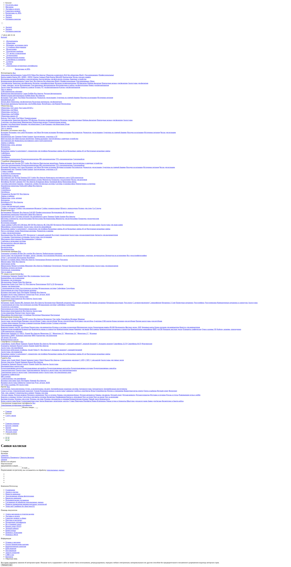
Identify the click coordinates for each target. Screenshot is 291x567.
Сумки (72, 401)
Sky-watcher (28, 253)
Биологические (74, 266)
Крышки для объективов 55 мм (33, 124)
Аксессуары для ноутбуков (11, 321)
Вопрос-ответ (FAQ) (13, 526)
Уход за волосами (111, 397)
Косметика (51, 397)
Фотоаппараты (12, 41)
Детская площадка (142, 395)
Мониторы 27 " (83, 333)
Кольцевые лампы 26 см (57, 151)
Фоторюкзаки (25, 85)
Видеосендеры (6, 247)
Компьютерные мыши (65, 329)
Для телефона (199, 303)
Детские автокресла (87, 395)
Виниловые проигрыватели (12, 299)
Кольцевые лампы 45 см (76, 151)
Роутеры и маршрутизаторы (29, 323)
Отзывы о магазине (13, 542)
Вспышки (5, 98)
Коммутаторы (46, 323)
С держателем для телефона (37, 151)
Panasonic (15, 212)
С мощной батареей (89, 344)
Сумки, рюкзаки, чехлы (10, 85)
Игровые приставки (8, 292)
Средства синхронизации (11, 159)
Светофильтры (6, 83)
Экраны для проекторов (10, 286)
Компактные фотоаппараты (11, 93)
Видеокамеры (6, 212)
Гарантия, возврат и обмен (15, 518)
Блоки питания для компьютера (167, 327)
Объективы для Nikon (9, 110)
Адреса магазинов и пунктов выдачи (19, 514)
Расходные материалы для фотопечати (47, 102)
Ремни (94, 401)
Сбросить (4, 455)
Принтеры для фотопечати (21, 102)
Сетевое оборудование (9, 323)
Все (14, 73)
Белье (18, 401)
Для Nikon (22, 98)
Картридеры (67, 77)
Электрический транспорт (23, 391)
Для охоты (64, 260)
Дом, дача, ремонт (8, 393)
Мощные (81, 319)
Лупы (3, 257)
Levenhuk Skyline (16, 253)
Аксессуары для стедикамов (41, 237)
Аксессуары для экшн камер (112, 225)
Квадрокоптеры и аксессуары (12, 366)
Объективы (10, 43)
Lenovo (30, 319)
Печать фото (6, 102)
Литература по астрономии (115, 255)
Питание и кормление (35, 395)
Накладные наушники (80, 303)
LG (24, 284)
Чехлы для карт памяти (82, 77)
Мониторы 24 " (71, 333)
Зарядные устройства (78, 79)
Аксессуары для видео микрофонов (37, 227)
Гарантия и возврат (12, 11)
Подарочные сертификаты (15, 522)
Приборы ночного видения (11, 268)
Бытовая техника (7, 399)
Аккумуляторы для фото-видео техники (54, 79)
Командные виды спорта (133, 391)
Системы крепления (9, 184)
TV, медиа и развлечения (16, 53)
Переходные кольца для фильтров (115, 83)
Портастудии (20, 313)
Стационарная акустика (10, 288)
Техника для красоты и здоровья (56, 399)
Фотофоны (5, 182)
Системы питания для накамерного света (31, 216)
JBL (22, 303)
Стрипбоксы (6, 155)
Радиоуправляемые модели (11, 368)
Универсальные (30, 118)
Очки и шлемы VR (209, 329)
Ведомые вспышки (64, 132)
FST (22, 163)
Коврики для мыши (81, 329)
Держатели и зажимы (45, 231)
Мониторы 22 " (46, 333)
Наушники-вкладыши (114, 303)
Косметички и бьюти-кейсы (173, 401)
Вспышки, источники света (17, 45)
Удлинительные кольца (57, 122)
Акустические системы (29, 288)
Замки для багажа (155, 401)
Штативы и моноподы (9, 180)
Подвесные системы (47, 184)
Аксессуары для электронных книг (57, 372)
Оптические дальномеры (10, 270)
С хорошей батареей (74, 350)
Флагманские (147, 344)
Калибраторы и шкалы (10, 175)
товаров (4, 459)
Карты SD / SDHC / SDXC (22, 77)
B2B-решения (10, 548)
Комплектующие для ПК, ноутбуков (15, 327)
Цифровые (47, 266)
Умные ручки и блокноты (116, 401)
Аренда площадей (12, 553)
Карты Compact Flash (41, 77)
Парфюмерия (61, 397)
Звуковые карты (148, 327)
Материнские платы (85, 327)
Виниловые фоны (69, 182)
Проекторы (5, 284)
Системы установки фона (65, 184)
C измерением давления (69, 360)
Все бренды (40, 75)
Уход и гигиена (50, 395)
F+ (39, 350)
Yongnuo (18, 137)
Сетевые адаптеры (59, 323)
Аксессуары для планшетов (11, 352)
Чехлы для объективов (9, 126)
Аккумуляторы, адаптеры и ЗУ (45, 137)
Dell (23, 319)
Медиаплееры (6, 282)
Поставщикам (10, 551)
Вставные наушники (98, 303)
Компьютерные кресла (9, 340)
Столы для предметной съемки (13, 206)
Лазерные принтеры (23, 335)
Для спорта (128, 303)
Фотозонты (5, 147)
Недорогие (69, 212)
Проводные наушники (184, 303)
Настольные (21, 257)
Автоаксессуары (85, 389)
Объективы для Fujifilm (10, 114)
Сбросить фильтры (27, 457)
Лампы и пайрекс (8, 143)
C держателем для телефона (37, 229)
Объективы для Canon (9, 108)
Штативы (22, 180)
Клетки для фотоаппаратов (69, 87)
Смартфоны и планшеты (15, 59)
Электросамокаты (33, 370)
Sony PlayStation (23, 292)
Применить (5, 457)
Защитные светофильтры (22, 83)
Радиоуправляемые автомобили (34, 368)
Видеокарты (120, 327)
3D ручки (13, 337)
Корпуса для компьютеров (190, 327)
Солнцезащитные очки (30, 401)
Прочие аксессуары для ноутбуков (149, 321)
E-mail (24, 468)
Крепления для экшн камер (89, 225)
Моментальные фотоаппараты (13, 95)
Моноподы (46, 180)
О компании (10, 490)
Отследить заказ (11, 5)
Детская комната (128, 395)
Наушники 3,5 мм (168, 303)
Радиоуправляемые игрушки (82, 368)
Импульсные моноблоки (24, 139)
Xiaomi (20, 276)
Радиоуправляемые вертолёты (59, 368)
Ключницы (101, 401)
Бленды (4, 118)
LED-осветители (45, 141)
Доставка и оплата (12, 9)
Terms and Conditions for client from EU (20, 506)
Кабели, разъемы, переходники (229, 329)
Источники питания (9, 79)
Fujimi (24, 137)
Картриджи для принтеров (46, 335)
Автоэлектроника (18, 389)
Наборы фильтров (94, 83)
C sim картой (95, 360)
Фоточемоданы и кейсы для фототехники (72, 85)
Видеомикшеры (28, 239)
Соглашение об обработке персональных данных (24, 502)
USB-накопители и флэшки (11, 91)
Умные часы (5, 360)
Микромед (29, 266)
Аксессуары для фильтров (138, 83)
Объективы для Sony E (10, 112)
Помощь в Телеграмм (13, 533)
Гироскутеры (21, 370)
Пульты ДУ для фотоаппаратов (47, 87)
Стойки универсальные (51, 208)
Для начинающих (91, 75)
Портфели (87, 401)
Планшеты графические (192, 329)
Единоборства (101, 391)
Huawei (19, 346)
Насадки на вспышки (88, 98)
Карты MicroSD (56, 77)
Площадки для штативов (61, 180)
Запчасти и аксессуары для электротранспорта (59, 370)
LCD (52, 284)
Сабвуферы (61, 288)
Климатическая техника (79, 399)
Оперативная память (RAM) (104, 327)
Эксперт (8, 15)
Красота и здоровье (8, 397)
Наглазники (15, 87)
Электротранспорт (8, 370)
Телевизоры (5, 276)
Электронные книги (36, 372)
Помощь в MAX (11, 535)
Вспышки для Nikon (33, 132)
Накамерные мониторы (10, 186)
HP (26, 319)
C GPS (81, 360)
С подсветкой (11, 257)
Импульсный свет (8, 139)
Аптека (19, 397)
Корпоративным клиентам (15, 546)
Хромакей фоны (55, 182)
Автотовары (5, 389)
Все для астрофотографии (137, 255)
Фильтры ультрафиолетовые (43, 83)
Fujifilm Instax (30, 95)
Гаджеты (9, 62)
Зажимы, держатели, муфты (28, 184)
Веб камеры (94, 329)
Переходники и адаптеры (85, 184)
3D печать (5, 337)
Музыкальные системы (47, 288)
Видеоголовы (37, 219)
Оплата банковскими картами (17, 544)
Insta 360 (27, 225)
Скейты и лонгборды (82, 391)
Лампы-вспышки (41, 139)
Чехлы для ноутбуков (66, 321)
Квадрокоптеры (7, 235)
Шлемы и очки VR (11, 296)
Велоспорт (173, 391)
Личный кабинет (12, 528)
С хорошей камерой (43, 235)
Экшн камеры (6, 225)
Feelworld (23, 186)
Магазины (9, 7)
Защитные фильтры (20, 120)
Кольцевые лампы (8, 151)
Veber (23, 260)
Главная (8, 411)
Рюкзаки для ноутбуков (31, 321)
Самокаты (69, 391)
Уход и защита (6, 89)
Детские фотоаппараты (53, 93)
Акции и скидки (11, 492)
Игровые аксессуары (9, 294)
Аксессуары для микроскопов (106, 266)
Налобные (31, 257)
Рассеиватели (31, 98)
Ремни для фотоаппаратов (99, 85)
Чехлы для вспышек (168, 132)
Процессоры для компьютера (40, 327)
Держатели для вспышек (46, 98)
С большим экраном (105, 344)
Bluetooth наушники (64, 303)
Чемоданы (79, 401)
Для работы (65, 319)
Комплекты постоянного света (27, 141)
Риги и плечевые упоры (10, 231)
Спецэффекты (6, 204)
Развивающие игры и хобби (189, 395)
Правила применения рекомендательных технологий (26, 504)
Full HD (32, 212)
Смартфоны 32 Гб (120, 344)
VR (2, 296)
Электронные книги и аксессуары (14, 372)
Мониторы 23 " (59, 333)
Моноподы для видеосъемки (67, 219)
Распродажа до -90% (13, 13)
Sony (31, 81)
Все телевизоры (34, 276)
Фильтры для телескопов (65, 255)
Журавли (37, 208)
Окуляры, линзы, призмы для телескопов (39, 255)
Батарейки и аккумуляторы (28, 79)
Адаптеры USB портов (103, 321)
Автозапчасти (97, 389)
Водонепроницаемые (70, 225)
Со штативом (20, 151)
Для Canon (13, 98)
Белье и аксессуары (8, 401)
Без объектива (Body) (76, 75)
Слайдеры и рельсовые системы (13, 241)
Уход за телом (87, 397)
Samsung (14, 276)
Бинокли (4, 260)
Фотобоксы (5, 134)
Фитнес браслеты (7, 362)
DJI (32, 225)
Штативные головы (34, 180)
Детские (65, 266)
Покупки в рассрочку (13, 520)
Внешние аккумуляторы (10, 356)
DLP (48, 284)
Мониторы (5, 333)
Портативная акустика (9, 290)
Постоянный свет (8, 141)
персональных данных (55, 470)
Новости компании (12, 494)
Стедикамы (5, 237)
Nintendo (33, 292)
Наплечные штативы (28, 231)
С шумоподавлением (141, 303)
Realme (36, 344)
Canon (26, 81)
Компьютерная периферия (11, 329)
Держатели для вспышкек (93, 132)
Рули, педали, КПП (42, 294)
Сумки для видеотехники (11, 233)
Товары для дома (41, 393)
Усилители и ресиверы (10, 307)
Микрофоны (6, 315)
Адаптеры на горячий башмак (68, 98)
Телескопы (5, 253)
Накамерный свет (8, 100)
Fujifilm (31, 93)
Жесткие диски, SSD (133, 327)
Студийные (27, 315)
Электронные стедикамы (20, 237)
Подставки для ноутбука (83, 321)
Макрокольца (27, 122)
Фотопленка (66, 104)
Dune (20, 282)
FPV (24, 235)
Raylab (17, 163)
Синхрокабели (78, 159)
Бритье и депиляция (74, 397)
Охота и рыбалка (150, 391)
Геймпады (21, 294)
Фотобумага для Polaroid (51, 104)
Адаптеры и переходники (11, 173)
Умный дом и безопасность (99, 399)
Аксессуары (5, 87)
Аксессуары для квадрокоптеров (81, 235)
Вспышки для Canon (17, 132)
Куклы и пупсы (172, 395)
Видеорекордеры (7, 249)
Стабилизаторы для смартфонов (13, 378)
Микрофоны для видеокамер (12, 227)
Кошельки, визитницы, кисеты (57, 401)
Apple (12, 303)
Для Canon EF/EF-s (26, 108)
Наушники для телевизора (11, 280)
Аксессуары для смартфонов (12, 348)
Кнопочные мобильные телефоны (14, 350)
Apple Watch (15, 360)
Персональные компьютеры (12, 325)
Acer (17, 284)
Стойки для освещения (25, 208)
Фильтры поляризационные (65, 83)
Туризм (37, 391)
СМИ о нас (9, 555)
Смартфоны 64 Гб (134, 344)
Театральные (40, 260)
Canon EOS (26, 75)
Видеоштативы (49, 219)
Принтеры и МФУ (8, 335)
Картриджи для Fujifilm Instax (30, 104)
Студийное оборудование (16, 47)
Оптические (56, 266)
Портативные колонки (27, 290)
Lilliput (30, 186)
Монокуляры (6, 262)
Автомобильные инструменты (115, 389)
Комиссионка (10, 530)
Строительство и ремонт (24, 393)
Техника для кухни (22, 399)
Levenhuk (12, 260)
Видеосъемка (11, 49)
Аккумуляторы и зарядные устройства (63, 139)
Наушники (5, 303)
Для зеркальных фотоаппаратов (43, 85)
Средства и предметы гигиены (34, 397)
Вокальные (45, 315)
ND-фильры (33, 120)
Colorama (18, 182)
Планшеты (5, 346)
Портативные (41, 284)
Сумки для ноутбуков (49, 321)
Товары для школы (102, 395)
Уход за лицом (98, 397)
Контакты (9, 557)
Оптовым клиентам (13, 19)
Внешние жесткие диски (172, 329)
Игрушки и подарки (158, 395)
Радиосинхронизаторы (30, 159)
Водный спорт (162, 391)
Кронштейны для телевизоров (12, 278)
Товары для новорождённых (68, 395)
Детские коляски (20, 395)
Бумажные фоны (42, 182)
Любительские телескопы (52, 253)
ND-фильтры (82, 83)
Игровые (73, 319)
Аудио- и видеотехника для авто (37, 389)
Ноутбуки (4, 319)
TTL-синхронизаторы (64, 159)
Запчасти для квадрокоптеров (106, 235)
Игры (93, 391)
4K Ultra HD (48, 225)
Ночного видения (52, 260)
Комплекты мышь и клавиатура (44, 329)
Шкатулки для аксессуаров (137, 401)
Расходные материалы (9, 104)
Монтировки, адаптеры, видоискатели (90, 255)
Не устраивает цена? (13, 524)
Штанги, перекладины (69, 208)
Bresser (14, 266)
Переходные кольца (40, 122)
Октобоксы (5, 157)
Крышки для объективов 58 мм (57, 124)
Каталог (4, 37)
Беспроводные (50, 303)
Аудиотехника (12, 55)
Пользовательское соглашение (17, 500)
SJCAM (20, 225)
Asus (19, 319)
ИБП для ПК (158, 329)
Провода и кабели (27, 87)
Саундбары (70, 288)
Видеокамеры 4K (58, 212)
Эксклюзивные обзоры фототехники (19, 496)
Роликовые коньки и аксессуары (52, 391)
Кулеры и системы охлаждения (64, 327)
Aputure (30, 137)
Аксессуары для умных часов (112, 360)
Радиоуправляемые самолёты (105, 368)
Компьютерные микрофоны (141, 329)
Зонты (42, 401)
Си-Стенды (96, 208)
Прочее (9, 64)
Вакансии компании (13, 498)
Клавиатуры (26, 329)
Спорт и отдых (7, 391)
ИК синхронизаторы (47, 159)
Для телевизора (211, 303)
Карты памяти (6, 77)
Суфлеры (38, 239)
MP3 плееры (6, 376)
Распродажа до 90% (22, 69)
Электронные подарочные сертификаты (22, 66)
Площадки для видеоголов (88, 219)
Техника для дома (37, 399)
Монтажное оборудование (11, 239)
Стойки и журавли (8, 208)
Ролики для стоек (85, 208)
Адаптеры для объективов (11, 122)
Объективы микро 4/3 (9, 116)
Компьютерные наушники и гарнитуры (232, 303)
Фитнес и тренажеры (115, 391)
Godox (26, 163)
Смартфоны (5, 344)
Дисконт (8, 17)
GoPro (14, 225)
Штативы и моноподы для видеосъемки (16, 219)
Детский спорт (116, 395)
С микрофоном (155, 303)
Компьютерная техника (15, 57)
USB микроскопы (88, 266)
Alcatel (30, 350)
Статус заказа (10, 416)
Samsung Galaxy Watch (35, 360)
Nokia (35, 350)
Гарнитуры (30, 294)
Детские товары (7, 395)
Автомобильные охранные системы (65, 389)
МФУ (34, 335)
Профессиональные (106, 75)
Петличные (36, 315)
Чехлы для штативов (79, 180)
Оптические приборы (14, 51)
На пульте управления (60, 235)
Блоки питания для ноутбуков (123, 321)
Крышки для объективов (10, 124)
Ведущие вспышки (48, 132)
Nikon (33, 75)
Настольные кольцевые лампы (98, 151)
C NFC (87, 360)
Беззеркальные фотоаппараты (12, 81)
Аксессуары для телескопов (11, 255)
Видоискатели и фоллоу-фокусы (13, 243)
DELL (22, 333)
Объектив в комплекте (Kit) (56, 75)
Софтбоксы (5, 153)
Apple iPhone (15, 344)
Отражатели (5, 149)
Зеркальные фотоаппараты (11, 75)
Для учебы (56, 319)
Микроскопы (6, 266)
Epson (12, 284)
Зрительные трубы (8, 264)
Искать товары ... (29, 407)
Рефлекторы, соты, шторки (11, 145)
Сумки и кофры (7, 171)
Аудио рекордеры (7, 245)
